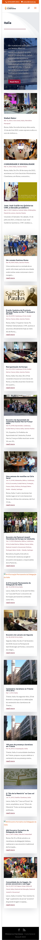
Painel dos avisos (9, 213)
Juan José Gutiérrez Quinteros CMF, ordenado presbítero (18, 206)
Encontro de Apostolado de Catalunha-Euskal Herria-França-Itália (19, 421)
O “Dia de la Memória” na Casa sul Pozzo (20, 794)
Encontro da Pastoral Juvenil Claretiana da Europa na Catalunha (20, 538)
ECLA (24, 316)
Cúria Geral (16, 121)
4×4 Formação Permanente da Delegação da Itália (18, 584)
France (13, 319)
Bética (25, 480)
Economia (13, 483)
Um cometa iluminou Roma (17, 260)
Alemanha (18, 480)
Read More (14, 81)
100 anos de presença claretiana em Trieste (19, 745)
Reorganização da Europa (16, 367)
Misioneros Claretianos (14, 934)
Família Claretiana (21, 797)
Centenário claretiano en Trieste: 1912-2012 (19, 690)
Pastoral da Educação (22, 889)
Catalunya (18, 316)
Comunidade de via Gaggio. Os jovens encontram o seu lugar (18, 883)
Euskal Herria (10, 429)
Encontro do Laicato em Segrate (19, 635)
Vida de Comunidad (25, 834)
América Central (18, 210)
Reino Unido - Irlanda (19, 550)
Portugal (24, 486)
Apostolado (19, 426)
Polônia (17, 486)
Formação (30, 483)
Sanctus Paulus (22, 167)
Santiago (19, 489)
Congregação (19, 749)
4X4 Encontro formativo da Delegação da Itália (17, 831)
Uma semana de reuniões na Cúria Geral (20, 477)
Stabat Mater (10, 118)
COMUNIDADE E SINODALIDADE (19, 164)
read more (10, 278)
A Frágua (18, 886)
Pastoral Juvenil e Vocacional (15, 547)
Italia (22, 121)
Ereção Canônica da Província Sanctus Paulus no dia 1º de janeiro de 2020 (20, 312)
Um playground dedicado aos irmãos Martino (19, 47)
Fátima (22, 544)
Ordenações (32, 210)
